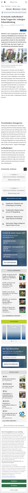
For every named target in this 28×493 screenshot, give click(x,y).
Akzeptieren (14, 481)
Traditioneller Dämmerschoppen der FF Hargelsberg (15, 211)
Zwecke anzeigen (14, 490)
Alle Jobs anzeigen (10, 263)
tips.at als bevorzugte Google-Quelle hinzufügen (15, 12)
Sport (19, 6)
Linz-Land (14, 6)
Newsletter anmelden (11, 364)
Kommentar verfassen (8, 169)
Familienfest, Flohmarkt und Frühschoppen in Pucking (14, 204)
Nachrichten (8, 6)
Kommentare (17, 9)
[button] (2, 2)
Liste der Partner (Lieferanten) (8, 477)
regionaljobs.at (6, 237)
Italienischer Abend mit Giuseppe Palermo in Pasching (14, 217)
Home (2, 6)
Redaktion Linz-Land (15, 25)
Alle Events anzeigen (9, 421)
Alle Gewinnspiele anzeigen (11, 316)
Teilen (24, 9)
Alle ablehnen (14, 485)
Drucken (10, 9)
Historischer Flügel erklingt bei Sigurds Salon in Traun (15, 224)
